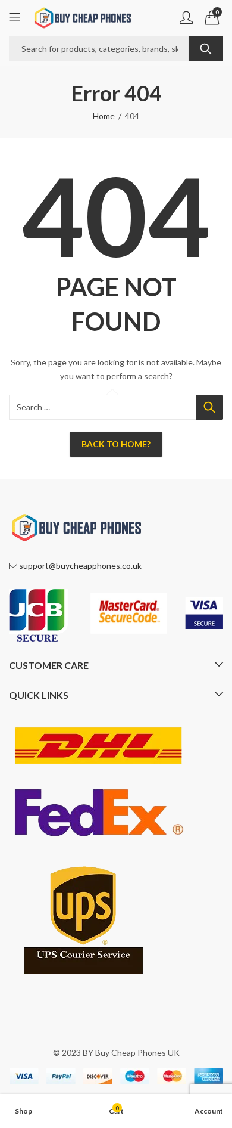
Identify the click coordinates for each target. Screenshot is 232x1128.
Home (104, 116)
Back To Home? (116, 444)
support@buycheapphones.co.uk (80, 565)
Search (206, 48)
